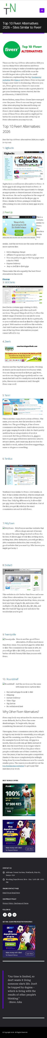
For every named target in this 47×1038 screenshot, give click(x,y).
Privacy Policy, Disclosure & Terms (15, 903)
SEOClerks (10, 282)
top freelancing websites (13, 766)
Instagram (14, 915)
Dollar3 (8, 565)
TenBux (8, 458)
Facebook (5, 915)
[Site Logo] (10, 9)
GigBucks (9, 147)
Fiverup (6, 279)
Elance (17, 80)
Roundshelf (12, 679)
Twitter (10, 915)
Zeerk (7, 341)
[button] (42, 10)
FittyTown (9, 523)
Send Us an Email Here (11, 893)
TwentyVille (10, 634)
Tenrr (7, 395)
